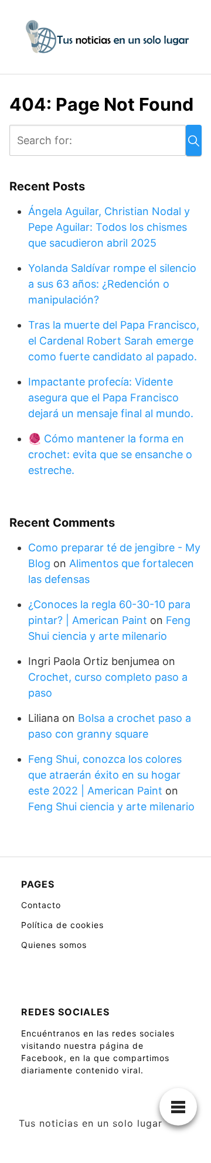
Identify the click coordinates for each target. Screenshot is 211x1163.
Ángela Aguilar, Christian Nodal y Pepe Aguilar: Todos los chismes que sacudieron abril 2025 (109, 227)
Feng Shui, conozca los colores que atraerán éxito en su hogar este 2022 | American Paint (105, 775)
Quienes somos (54, 945)
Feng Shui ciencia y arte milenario (111, 806)
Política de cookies (62, 925)
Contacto (41, 905)
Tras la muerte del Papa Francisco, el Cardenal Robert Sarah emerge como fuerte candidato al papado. (113, 341)
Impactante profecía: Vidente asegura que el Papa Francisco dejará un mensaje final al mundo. (110, 398)
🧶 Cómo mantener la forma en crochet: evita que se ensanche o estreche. (110, 454)
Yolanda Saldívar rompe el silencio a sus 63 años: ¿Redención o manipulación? (112, 284)
